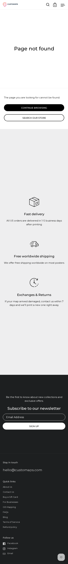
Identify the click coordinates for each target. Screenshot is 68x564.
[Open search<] (47, 4)
